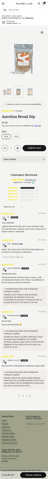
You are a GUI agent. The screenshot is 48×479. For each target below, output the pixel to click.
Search (5, 424)
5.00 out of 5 (30, 180)
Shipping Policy (9, 440)
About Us (6, 427)
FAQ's (4, 421)
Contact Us (7, 430)
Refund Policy (8, 436)
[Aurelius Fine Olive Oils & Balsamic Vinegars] (24, 3)
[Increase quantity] (18, 148)
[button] (43, 3)
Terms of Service (9, 443)
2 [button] (23, 396)
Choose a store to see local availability (24, 104)
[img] (7, 214)
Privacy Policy (8, 433)
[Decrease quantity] (5, 148)
